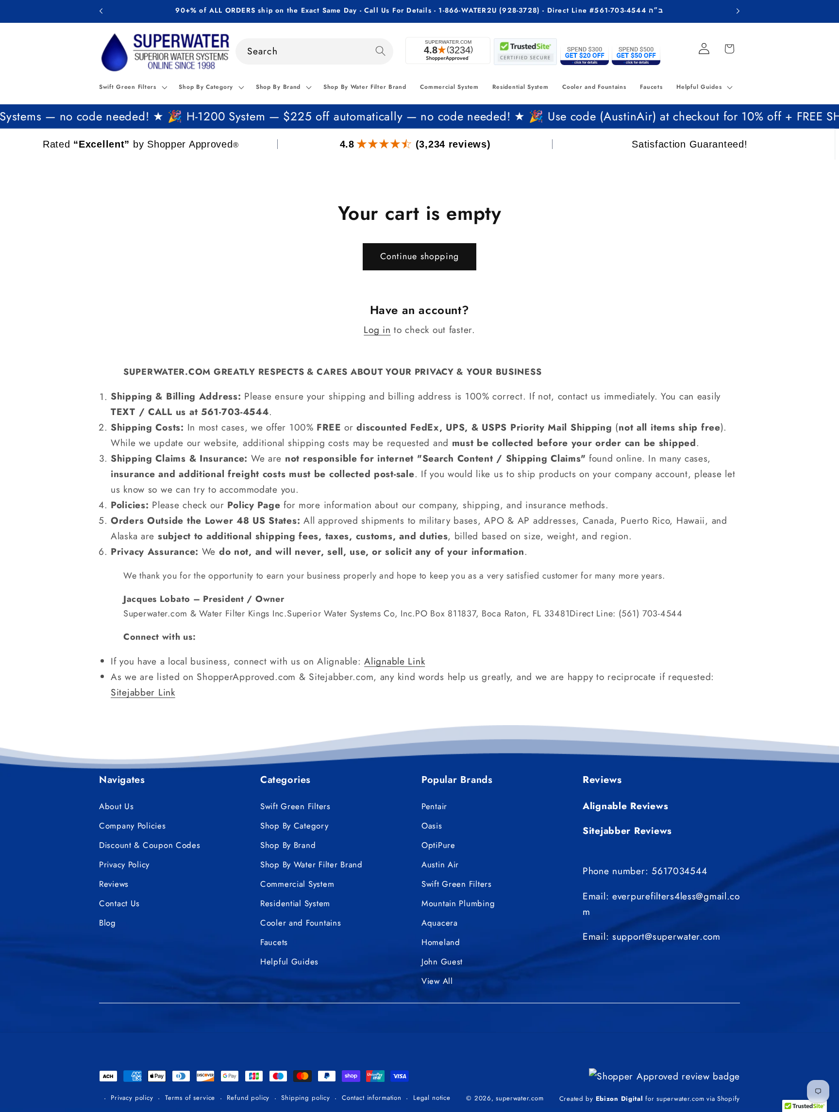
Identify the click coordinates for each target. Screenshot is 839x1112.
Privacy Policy (124, 864)
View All (437, 981)
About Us (116, 806)
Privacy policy (132, 1097)
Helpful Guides (289, 961)
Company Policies (132, 825)
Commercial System (297, 884)
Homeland (440, 942)
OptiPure (438, 845)
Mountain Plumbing (458, 903)
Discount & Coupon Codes (150, 845)
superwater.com (519, 1098)
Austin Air (440, 864)
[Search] (380, 51)
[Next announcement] (738, 11)
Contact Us (119, 903)
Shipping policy (305, 1097)
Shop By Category (294, 825)
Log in (377, 329)
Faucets (274, 942)
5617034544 (679, 871)
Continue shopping (419, 256)
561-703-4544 (620, 10)
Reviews (114, 884)
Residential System (295, 903)
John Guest (442, 961)
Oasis (431, 825)
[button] (132, 87)
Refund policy (248, 1097)
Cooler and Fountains (300, 923)
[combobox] (314, 51)
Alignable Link (394, 661)
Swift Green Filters (295, 806)
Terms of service (190, 1097)
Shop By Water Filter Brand (311, 864)
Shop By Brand (288, 845)
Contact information (372, 1097)
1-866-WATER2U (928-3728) (489, 10)
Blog (107, 923)
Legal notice (432, 1097)
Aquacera (439, 923)
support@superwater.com (666, 936)
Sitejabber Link (143, 692)
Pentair (434, 806)
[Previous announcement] (101, 11)
